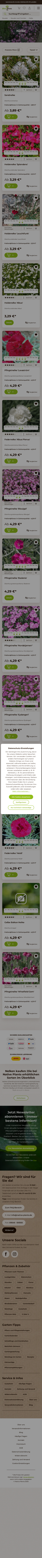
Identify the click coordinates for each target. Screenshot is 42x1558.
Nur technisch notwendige (21, 807)
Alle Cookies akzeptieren (21, 797)
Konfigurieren (21, 802)
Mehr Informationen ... (21, 791)
